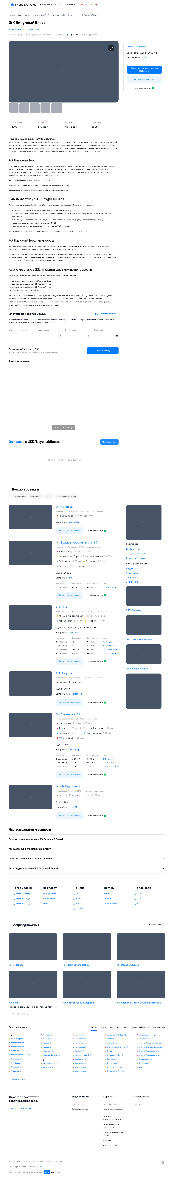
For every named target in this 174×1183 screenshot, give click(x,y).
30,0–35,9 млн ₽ (109, 587)
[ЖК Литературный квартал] (87, 994)
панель (107, 894)
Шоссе (111, 1027)
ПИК (70, 578)
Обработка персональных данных (114, 1133)
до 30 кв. (138, 894)
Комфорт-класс (133, 549)
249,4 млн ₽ (108, 759)
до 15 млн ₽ (78, 904)
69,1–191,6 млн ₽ (109, 646)
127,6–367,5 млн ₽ (110, 653)
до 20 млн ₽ (78, 909)
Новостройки (46, 4)
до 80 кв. (138, 899)
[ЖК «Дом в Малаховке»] (143, 628)
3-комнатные (132, 582)
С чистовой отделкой (136, 558)
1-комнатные (132, 573)
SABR (39, 1167)
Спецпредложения (87, 4)
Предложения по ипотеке (105, 314)
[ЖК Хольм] (33, 994)
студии (129, 569)
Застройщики (70, 4)
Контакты (107, 1140)
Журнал (58, 4)
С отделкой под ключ (136, 554)
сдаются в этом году (21, 894)
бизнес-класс (49, 899)
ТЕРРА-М (73, 807)
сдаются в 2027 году (21, 899)
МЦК (119, 1027)
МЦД (126, 1027)
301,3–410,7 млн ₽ (110, 763)
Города (134, 1027)
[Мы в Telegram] (162, 1162)
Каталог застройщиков (113, 1109)
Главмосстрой (75, 694)
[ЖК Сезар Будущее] (143, 657)
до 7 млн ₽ (77, 894)
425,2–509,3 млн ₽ (111, 766)
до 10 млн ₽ (78, 899)
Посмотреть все (16, 1079)
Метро (94, 1027)
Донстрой (73, 633)
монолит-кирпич (111, 904)
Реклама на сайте (110, 1145)
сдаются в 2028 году (21, 904)
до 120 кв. (138, 904)
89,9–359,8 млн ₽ (110, 649)
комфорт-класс (49, 894)
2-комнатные (132, 578)
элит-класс (47, 904)
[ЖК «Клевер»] (143, 599)
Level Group (74, 750)
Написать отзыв (109, 442)
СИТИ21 (144, 58)
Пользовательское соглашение (111, 1125)
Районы (103, 1027)
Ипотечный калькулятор (113, 1104)
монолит (107, 899)
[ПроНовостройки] (24, 4)
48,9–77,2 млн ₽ (109, 642)
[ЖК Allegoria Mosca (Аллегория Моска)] (141, 994)
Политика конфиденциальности (112, 1117)
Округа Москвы (158, 1027)
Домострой (74, 522)
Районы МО (144, 1027)
